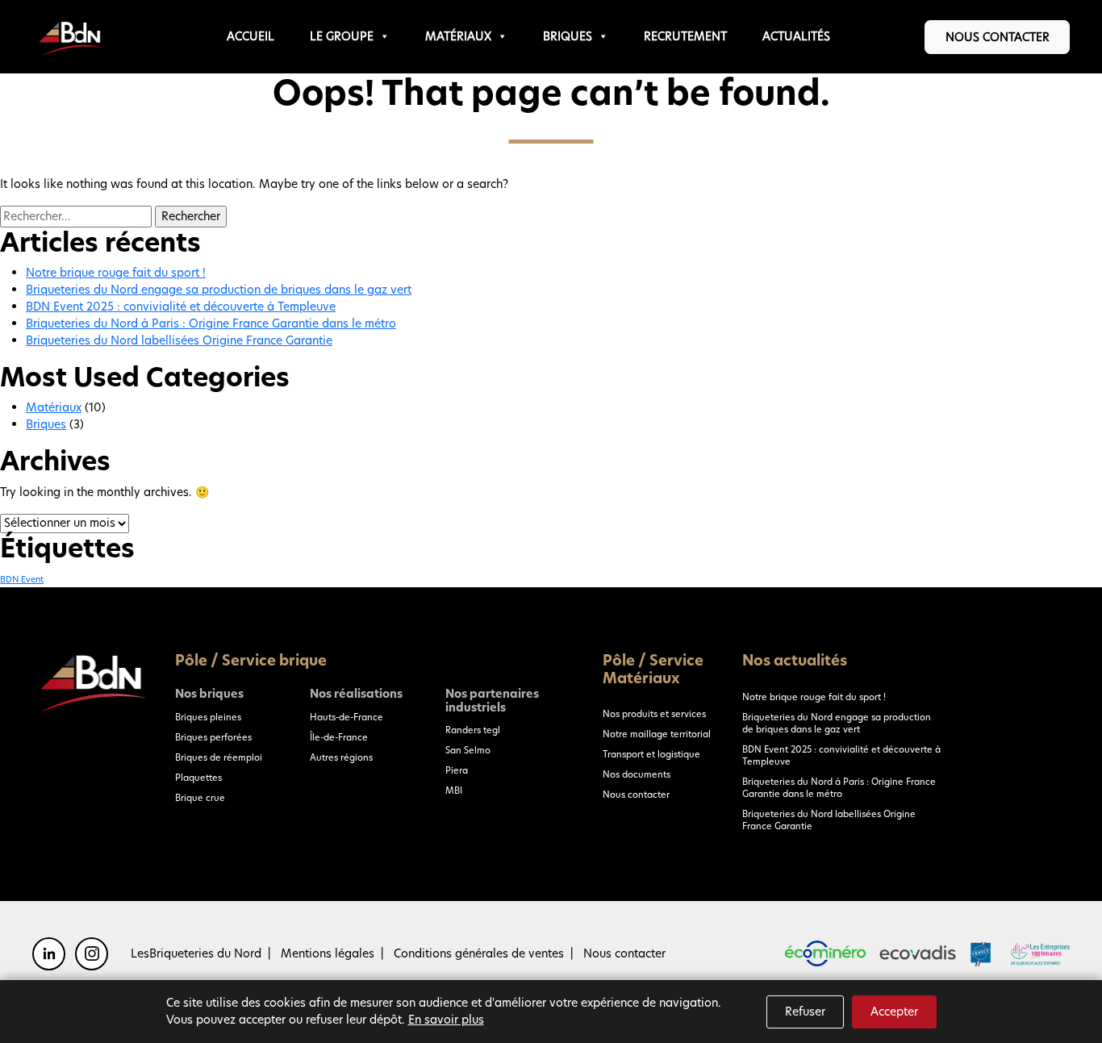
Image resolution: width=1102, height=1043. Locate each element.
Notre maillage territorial (657, 734)
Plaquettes (198, 777)
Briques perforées (213, 737)
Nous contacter (997, 37)
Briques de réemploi (218, 757)
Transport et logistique (651, 754)
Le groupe (342, 36)
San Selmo (467, 750)
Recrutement (685, 36)
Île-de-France (339, 737)
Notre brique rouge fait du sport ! (116, 273)
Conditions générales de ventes (479, 953)
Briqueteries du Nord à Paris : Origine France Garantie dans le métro (211, 323)
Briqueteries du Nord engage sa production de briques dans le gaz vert (218, 290)
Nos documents (636, 774)
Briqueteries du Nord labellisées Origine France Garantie (179, 340)
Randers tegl (472, 730)
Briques (567, 36)
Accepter (894, 1011)
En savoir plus (446, 1020)
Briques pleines (208, 717)
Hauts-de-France (346, 717)
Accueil (250, 36)
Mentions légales (327, 953)
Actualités (796, 36)
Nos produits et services (654, 713)
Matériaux (458, 36)
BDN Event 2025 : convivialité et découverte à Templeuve (181, 306)
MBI (453, 790)
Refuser (805, 1011)
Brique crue (200, 797)
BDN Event (22, 580)
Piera (456, 770)
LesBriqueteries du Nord (196, 953)
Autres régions (341, 757)
